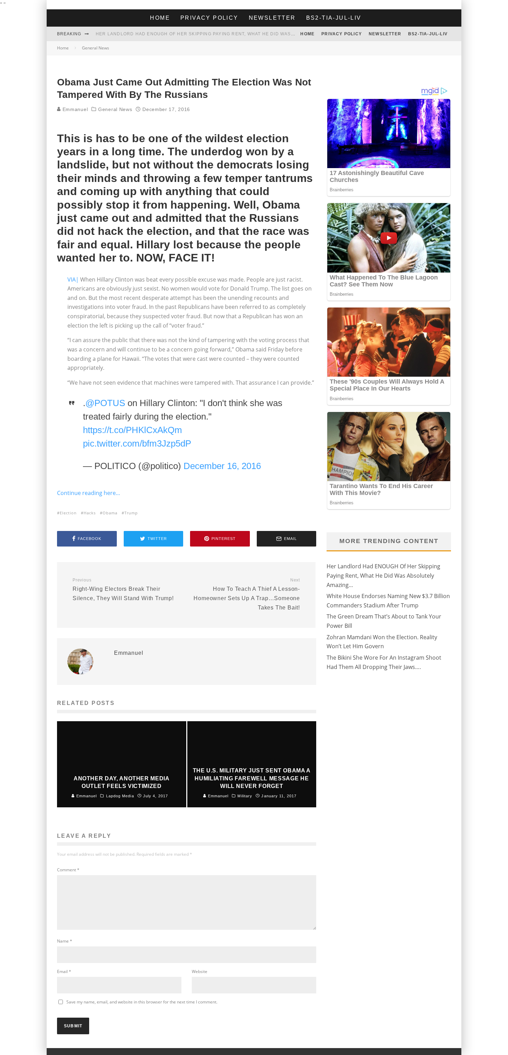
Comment (68, 870)
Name (64, 941)
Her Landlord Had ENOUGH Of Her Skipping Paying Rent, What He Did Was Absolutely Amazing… (383, 575)
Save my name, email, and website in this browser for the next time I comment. (141, 1002)
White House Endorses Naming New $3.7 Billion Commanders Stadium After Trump (206, 33)
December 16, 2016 (222, 466)
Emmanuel (74, 109)
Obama (110, 512)
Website (199, 971)
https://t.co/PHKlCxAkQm (132, 430)
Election (68, 512)
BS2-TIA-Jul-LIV (333, 18)
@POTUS (105, 403)
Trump (131, 512)
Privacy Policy (209, 18)
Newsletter (272, 18)
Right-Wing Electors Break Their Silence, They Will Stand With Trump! (123, 589)
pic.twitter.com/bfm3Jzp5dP (137, 443)
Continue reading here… (88, 493)
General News (115, 109)
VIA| (73, 279)
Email (64, 971)
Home (160, 18)
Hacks (90, 512)
